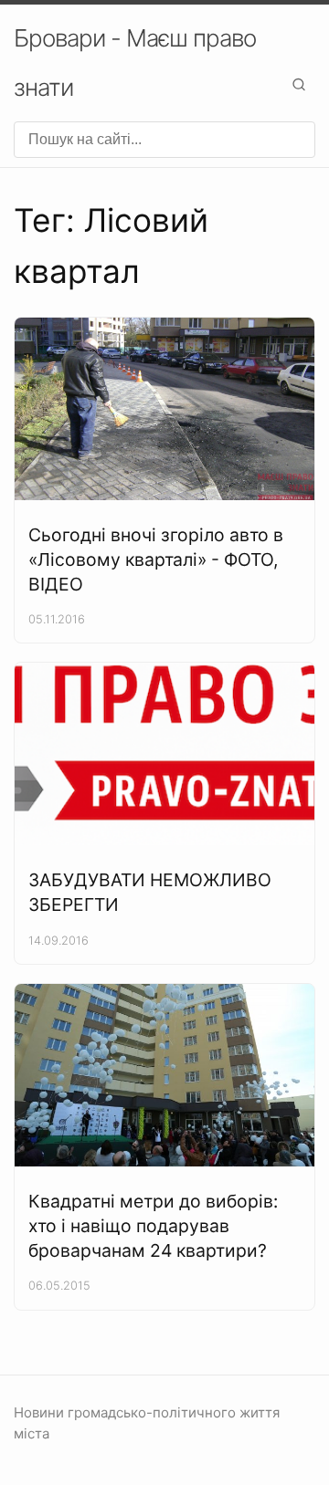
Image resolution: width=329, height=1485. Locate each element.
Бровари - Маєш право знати (135, 62)
